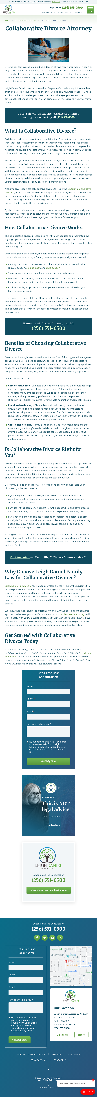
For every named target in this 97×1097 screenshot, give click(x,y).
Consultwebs (51, 1088)
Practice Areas (48, 13)
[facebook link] (37, 938)
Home (7, 21)
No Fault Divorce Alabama (25, 21)
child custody (33, 268)
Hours (81, 1034)
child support (53, 268)
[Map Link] (71, 947)
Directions (62, 1034)
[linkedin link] (60, 938)
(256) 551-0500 (72, 7)
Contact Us (60, 1060)
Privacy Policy (39, 1060)
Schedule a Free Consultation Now (48, 890)
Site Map (56, 1054)
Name (30, 686)
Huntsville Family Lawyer (31, 1054)
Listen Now (54, 825)
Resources (78, 13)
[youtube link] (52, 938)
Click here (56, 2)
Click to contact (20, 557)
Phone (31, 699)
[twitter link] (45, 938)
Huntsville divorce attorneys (71, 614)
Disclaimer (74, 1054)
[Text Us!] (88, 1092)
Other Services (64, 13)
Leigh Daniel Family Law (18, 586)
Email (30, 711)
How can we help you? (39, 724)
